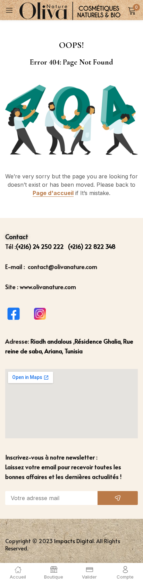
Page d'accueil (53, 192)
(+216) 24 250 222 (40, 246)
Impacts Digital (74, 541)
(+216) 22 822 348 (92, 246)
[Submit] (118, 498)
